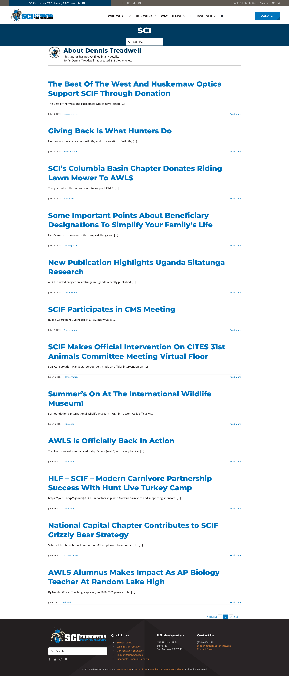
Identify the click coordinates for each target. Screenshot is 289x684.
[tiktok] (134, 3)
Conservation (70, 292)
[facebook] (123, 3)
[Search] (279, 3)
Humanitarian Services (130, 655)
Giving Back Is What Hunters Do (110, 130)
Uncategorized (71, 114)
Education (69, 198)
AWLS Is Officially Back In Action (111, 440)
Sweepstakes (124, 642)
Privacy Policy (124, 669)
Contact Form (205, 649)
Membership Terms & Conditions (167, 669)
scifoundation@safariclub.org (214, 645)
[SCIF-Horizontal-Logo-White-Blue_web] (77, 627)
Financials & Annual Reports (133, 659)
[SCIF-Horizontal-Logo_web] (31, 9)
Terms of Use (141, 669)
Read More (235, 114)
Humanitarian (71, 151)
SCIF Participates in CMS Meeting (111, 309)
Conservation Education (130, 650)
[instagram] (128, 3)
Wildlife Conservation (129, 646)
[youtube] (139, 3)
